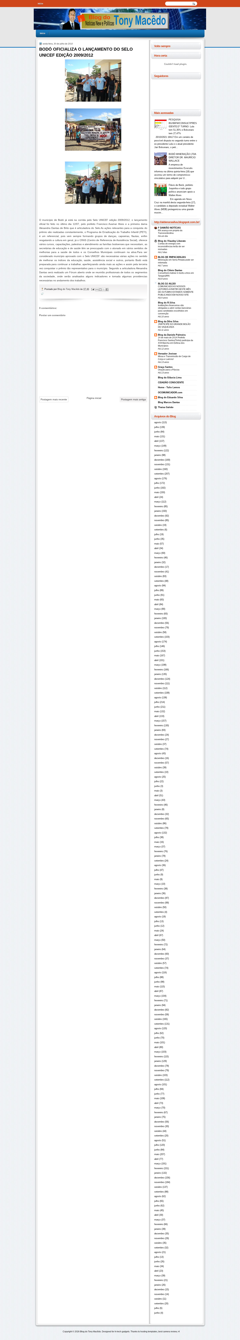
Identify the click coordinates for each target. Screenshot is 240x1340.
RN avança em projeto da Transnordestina (170, 232)
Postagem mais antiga (133, 399)
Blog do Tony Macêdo (68, 289)
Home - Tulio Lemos (169, 387)
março (157, 445)
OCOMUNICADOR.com (170, 392)
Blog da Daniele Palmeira (172, 335)
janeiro (157, 455)
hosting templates (148, 1331)
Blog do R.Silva (166, 302)
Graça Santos (165, 367)
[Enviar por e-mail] (97, 289)
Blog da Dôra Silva (168, 321)
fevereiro (158, 450)
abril (156, 441)
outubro (158, 469)
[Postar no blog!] (100, 289)
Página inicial (94, 398)
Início (40, 3)
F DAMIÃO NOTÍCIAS (169, 227)
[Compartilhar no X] (103, 289)
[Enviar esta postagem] (92, 289)
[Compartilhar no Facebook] (107, 289)
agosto (157, 422)
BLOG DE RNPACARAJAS (172, 257)
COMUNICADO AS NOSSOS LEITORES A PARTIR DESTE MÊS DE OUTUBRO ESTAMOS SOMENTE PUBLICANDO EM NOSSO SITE (175, 290)
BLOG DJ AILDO (167, 283)
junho (157, 431)
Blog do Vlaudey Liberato (172, 241)
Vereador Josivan (167, 353)
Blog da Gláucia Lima (169, 377)
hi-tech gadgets (122, 1331)
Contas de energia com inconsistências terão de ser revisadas (171, 246)
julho (156, 427)
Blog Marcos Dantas (169, 402)
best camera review (167, 1331)
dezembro (159, 460)
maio (156, 436)
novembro (159, 464)
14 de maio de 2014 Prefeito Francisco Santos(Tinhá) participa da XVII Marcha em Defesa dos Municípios (175, 341)
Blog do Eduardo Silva (170, 397)
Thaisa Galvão (165, 407)
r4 (179, 1331)
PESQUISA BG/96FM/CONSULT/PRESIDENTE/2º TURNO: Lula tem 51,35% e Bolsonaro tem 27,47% (183, 126)
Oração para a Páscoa (168, 369)
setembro (159, 473)
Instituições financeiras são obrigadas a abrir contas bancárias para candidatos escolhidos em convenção (174, 309)
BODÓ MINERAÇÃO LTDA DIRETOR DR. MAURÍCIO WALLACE (182, 157)
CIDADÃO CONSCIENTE (171, 382)
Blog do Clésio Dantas (170, 270)
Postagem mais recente (54, 399)
